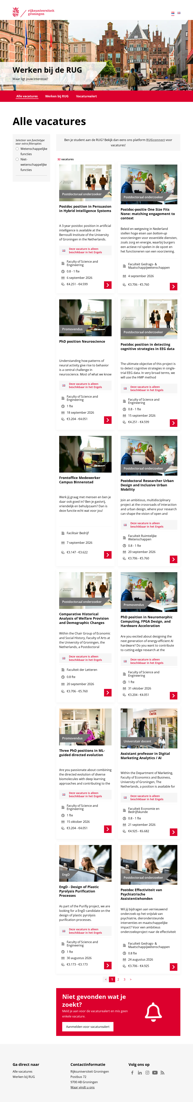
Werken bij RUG (57, 96)
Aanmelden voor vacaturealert (88, 1027)
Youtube (155, 1072)
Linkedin (140, 1072)
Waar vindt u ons (82, 1087)
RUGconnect (155, 140)
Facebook (132, 1072)
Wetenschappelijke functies (34, 151)
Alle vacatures (27, 96)
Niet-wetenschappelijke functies (34, 164)
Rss (162, 1072)
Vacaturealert (86, 96)
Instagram (147, 1072)
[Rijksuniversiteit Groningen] (33, 13)
